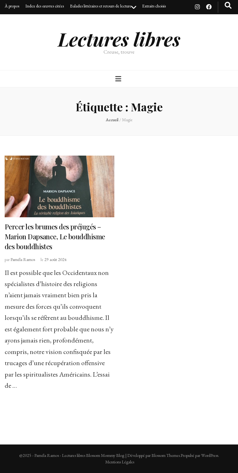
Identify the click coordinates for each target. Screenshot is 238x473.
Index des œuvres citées (44, 6)
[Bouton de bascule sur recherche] (228, 5)
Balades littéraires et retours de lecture (100, 6)
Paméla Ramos (23, 259)
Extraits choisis (154, 6)
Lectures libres (119, 38)
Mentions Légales (119, 462)
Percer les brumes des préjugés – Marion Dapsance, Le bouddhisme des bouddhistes (55, 236)
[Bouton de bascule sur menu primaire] (119, 78)
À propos (12, 6)
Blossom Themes (166, 455)
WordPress (209, 455)
